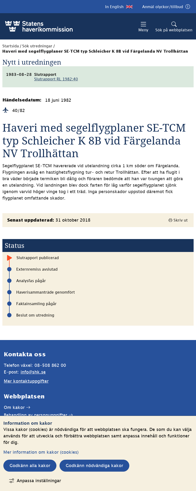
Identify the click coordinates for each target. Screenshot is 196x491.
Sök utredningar (37, 46)
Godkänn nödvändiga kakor (94, 465)
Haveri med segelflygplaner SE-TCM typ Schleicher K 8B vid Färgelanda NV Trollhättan (95, 51)
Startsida (10, 46)
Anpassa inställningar (39, 480)
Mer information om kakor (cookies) (41, 452)
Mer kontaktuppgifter (26, 381)
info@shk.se (33, 371)
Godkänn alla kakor (30, 465)
